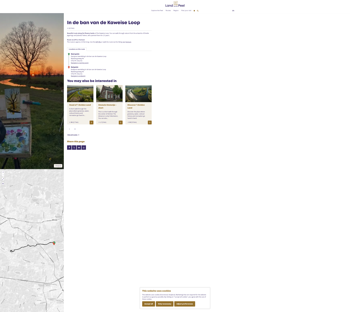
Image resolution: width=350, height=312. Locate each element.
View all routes (72, 135)
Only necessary (164, 304)
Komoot (128, 42)
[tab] (58, 166)
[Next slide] (62, 91)
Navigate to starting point (80, 63)
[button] (54, 244)
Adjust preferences (184, 304)
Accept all (148, 304)
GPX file (98, 42)
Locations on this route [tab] (77, 49)
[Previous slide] (2, 91)
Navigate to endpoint (78, 76)
